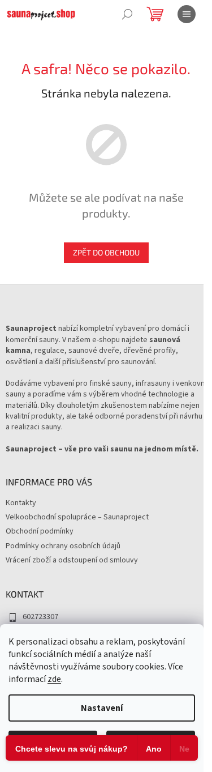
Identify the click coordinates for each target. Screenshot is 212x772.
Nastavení (102, 708)
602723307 (40, 616)
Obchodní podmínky (39, 531)
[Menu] (186, 14)
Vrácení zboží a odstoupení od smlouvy (72, 560)
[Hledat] (127, 14)
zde (54, 679)
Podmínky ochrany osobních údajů (63, 546)
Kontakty (21, 503)
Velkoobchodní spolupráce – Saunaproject (77, 517)
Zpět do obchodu (106, 252)
